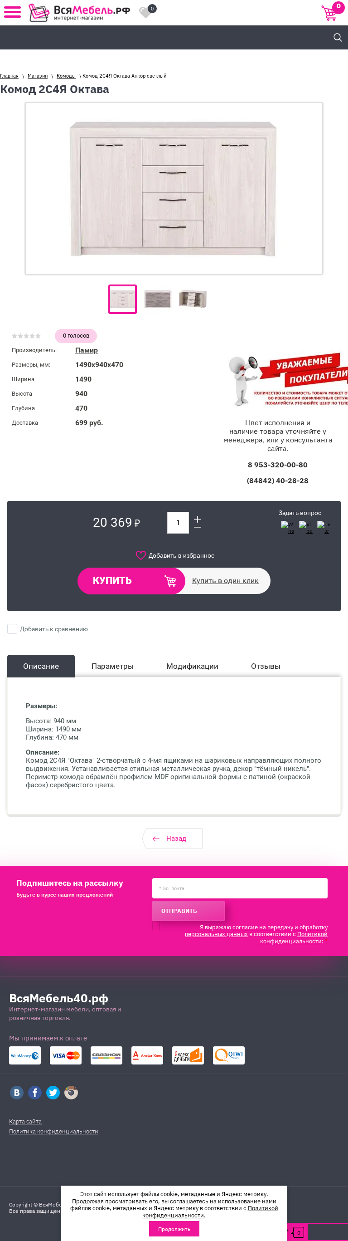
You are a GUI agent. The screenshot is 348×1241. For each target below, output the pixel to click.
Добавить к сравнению (53, 628)
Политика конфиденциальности (53, 1131)
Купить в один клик (225, 580)
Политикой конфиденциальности (294, 937)
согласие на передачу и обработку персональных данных (256, 930)
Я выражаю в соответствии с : (256, 934)
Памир (86, 350)
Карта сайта (25, 1121)
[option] (174, 188)
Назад (176, 838)
